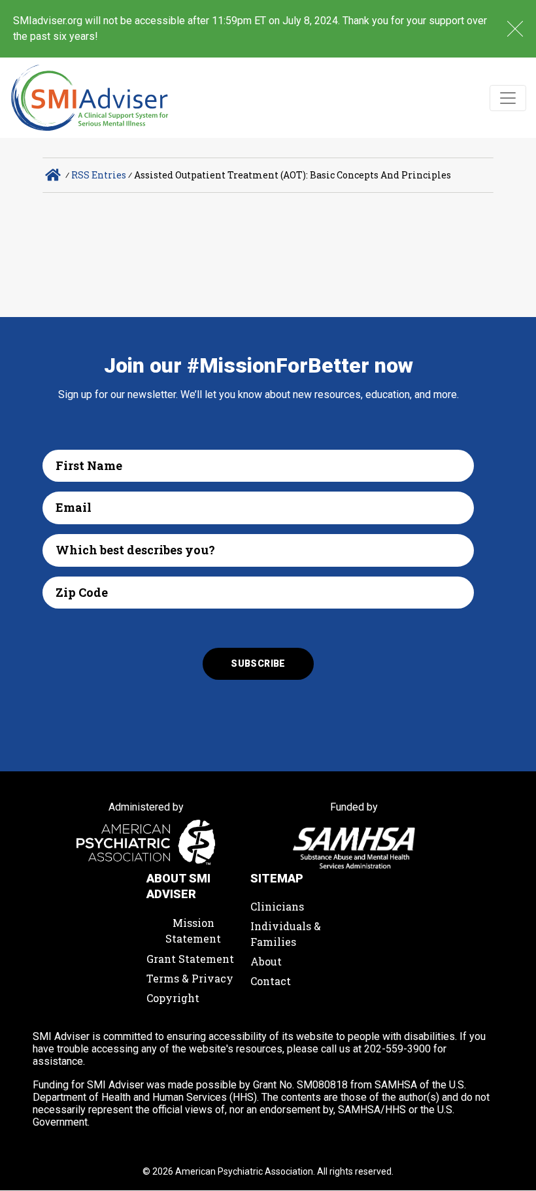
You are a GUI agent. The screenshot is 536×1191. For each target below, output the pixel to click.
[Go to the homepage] (90, 98)
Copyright (172, 998)
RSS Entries (98, 175)
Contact (270, 981)
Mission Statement (193, 930)
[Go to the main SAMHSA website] (354, 848)
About (266, 961)
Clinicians (277, 906)
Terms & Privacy (189, 978)
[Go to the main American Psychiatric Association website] (146, 843)
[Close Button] (515, 29)
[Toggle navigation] (508, 98)
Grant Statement (190, 958)
